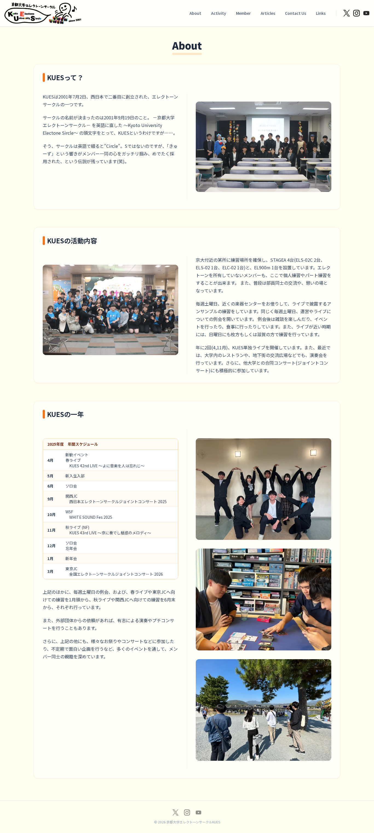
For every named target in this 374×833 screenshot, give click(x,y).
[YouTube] (198, 812)
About (195, 13)
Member (243, 13)
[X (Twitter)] (175, 812)
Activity (218, 13)
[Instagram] (187, 812)
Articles (268, 13)
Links (321, 13)
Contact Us (295, 13)
